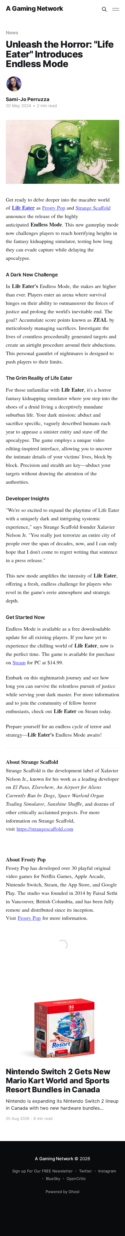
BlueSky (53, 1178)
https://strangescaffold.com (45, 828)
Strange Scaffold (93, 207)
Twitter (85, 1171)
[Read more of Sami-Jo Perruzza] (14, 84)
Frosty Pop (53, 207)
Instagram (107, 1171)
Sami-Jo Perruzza (27, 99)
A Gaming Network (34, 9)
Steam (19, 662)
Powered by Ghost (63, 1191)
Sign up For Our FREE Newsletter (42, 1171)
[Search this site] (104, 9)
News (12, 32)
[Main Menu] (115, 9)
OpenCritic (76, 1178)
